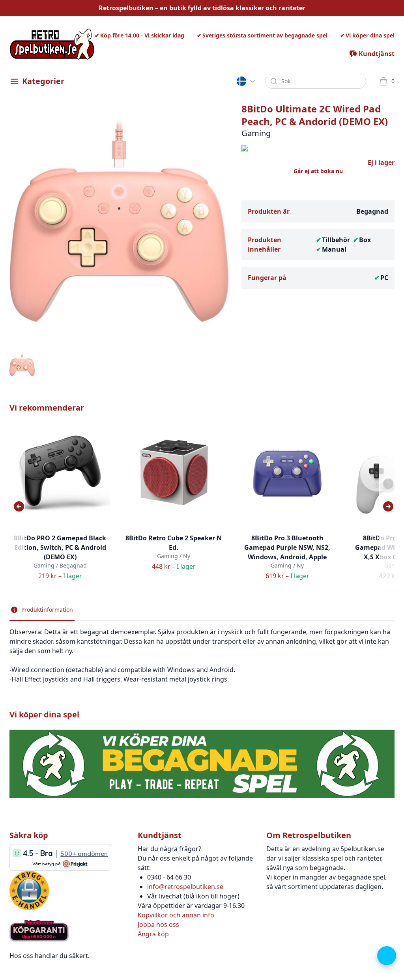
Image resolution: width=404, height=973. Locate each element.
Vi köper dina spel (370, 35)
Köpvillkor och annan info (176, 915)
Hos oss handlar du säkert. (49, 955)
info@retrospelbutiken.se (185, 886)
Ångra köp (153, 934)
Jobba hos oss (158, 924)
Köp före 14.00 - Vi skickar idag (142, 35)
